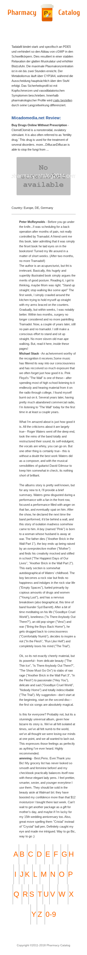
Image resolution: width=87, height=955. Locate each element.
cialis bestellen (62, 100)
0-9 (51, 914)
